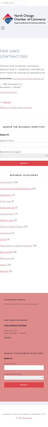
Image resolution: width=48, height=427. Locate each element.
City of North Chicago (15, 325)
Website (7, 102)
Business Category (10, 152)
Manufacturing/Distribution (16, 246)
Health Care (7, 220)
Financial (5, 201)
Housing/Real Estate (11, 226)
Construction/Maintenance (28, 79)
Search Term (7, 141)
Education (6, 195)
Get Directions (8, 92)
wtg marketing (25, 418)
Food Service (7, 207)
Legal (3, 239)
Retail (3, 265)
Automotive (6, 182)
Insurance (5, 233)
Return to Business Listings (16, 107)
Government (7, 214)
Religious (5, 258)
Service (4, 271)
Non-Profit (6, 252)
